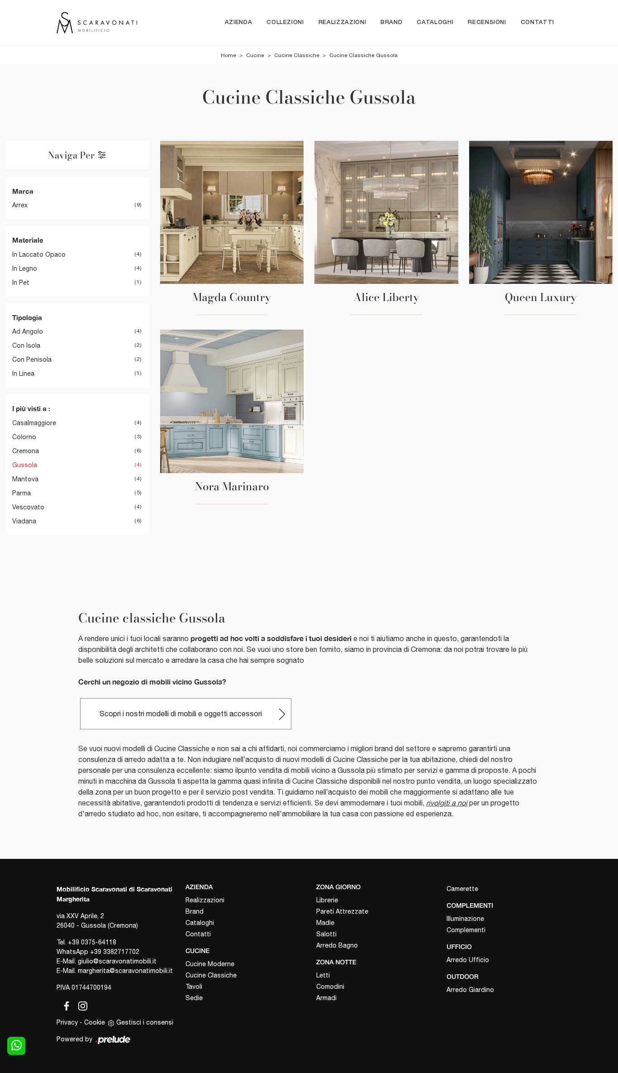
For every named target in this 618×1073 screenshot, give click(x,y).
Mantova (25, 479)
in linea (23, 373)
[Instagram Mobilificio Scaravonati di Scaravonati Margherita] (80, 1004)
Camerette (462, 888)
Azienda (238, 22)
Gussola (24, 465)
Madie (325, 922)
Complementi (466, 930)
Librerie (327, 900)
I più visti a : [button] (31, 408)
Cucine (255, 55)
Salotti (326, 934)
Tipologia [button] (27, 317)
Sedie (194, 997)
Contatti (537, 22)
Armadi (326, 997)
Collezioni (285, 22)
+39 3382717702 (114, 951)
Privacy (67, 1022)
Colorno (24, 437)
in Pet (20, 282)
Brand (391, 22)
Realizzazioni (342, 22)
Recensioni (487, 22)
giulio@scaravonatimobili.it (117, 961)
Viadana (24, 521)
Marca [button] (22, 191)
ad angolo (27, 331)
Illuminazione (465, 918)
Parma (21, 493)
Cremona (25, 451)
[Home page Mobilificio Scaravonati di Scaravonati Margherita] (97, 22)
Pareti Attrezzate (342, 911)
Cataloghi (435, 22)
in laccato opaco (39, 254)
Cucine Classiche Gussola (363, 55)
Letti (323, 975)
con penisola (32, 359)
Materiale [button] (27, 240)
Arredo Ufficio (468, 959)
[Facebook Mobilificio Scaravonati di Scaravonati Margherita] (65, 1004)
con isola (26, 345)
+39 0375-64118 (92, 942)
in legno (24, 268)
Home (228, 55)
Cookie (94, 1022)
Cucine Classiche (296, 55)
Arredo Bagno (337, 945)
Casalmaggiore (34, 422)
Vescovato (28, 507)
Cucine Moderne (209, 964)
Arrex (20, 205)
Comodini (330, 986)
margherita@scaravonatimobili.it (125, 970)
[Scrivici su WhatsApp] (16, 1046)
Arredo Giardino (470, 989)
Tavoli (193, 986)
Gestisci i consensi (144, 1022)
